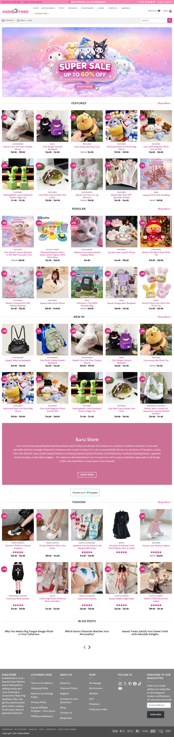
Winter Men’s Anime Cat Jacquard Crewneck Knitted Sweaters (156, 411)
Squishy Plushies (94, 453)
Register (64, 693)
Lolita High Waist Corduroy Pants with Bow (52, 599)
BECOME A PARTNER (11, 2)
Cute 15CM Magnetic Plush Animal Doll (156, 148)
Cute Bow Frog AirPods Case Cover (52, 196)
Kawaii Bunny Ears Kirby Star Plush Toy (156, 304)
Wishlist (93, 693)
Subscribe (155, 714)
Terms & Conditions (42, 683)
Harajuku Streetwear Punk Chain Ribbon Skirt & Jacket (121, 546)
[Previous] (8, 62)
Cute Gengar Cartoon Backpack (52, 148)
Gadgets (49, 457)
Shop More (164, 103)
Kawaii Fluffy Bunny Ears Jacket (156, 599)
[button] (165, 2)
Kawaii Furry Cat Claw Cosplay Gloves (17, 148)
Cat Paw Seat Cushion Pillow (121, 252)
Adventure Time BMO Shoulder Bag (87, 304)
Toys (61, 8)
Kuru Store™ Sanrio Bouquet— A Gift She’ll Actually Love (18, 253)
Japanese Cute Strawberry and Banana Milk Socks (87, 546)
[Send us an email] (148, 2)
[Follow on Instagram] (141, 2)
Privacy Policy (38, 702)
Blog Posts (66, 718)
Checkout (94, 704)
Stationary (87, 8)
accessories (48, 8)
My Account (95, 688)
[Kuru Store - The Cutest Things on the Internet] (15, 11)
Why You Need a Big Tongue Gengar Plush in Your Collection (29, 633)
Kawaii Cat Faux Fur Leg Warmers (87, 196)
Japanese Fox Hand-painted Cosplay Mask (87, 253)
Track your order (32, 2)
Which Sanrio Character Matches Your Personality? (87, 633)
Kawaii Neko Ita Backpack (18, 360)
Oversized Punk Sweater (17, 599)
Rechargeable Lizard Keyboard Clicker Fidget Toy (18, 196)
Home (101, 8)
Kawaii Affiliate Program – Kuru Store (43, 709)
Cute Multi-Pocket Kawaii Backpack (52, 361)
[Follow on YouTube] (154, 2)
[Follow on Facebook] (138, 2)
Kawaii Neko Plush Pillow (52, 303)
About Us (65, 683)
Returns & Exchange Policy (42, 695)
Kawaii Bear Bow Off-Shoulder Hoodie (121, 196)
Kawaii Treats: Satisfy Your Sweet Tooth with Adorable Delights (145, 633)
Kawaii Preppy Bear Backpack (121, 303)
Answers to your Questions (69, 700)
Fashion (72, 8)
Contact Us (66, 712)
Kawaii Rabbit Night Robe (121, 599)
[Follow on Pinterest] (151, 2)
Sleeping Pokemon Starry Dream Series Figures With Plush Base (52, 255)
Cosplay (112, 8)
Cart (91, 698)
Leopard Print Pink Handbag (156, 195)
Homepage (95, 683)
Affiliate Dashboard (42, 716)
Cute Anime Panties (87, 599)
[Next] (165, 62)
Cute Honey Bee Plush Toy (87, 147)
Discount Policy (68, 688)
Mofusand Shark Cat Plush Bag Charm (121, 148)
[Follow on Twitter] (146, 2)
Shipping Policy (39, 688)
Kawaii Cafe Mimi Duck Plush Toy (156, 253)
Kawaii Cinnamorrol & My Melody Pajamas (18, 304)
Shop (36, 8)
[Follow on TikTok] (143, 2)
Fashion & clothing (65, 453)
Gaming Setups (141, 453)
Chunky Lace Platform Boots (156, 545)
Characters (41, 14)
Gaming (126, 8)
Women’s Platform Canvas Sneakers (18, 546)
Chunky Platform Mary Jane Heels (52, 546)
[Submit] (169, 20)
